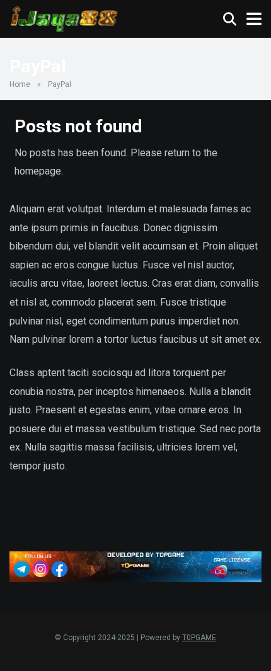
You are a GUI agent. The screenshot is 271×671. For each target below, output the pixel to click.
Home (19, 84)
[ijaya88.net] (64, 17)
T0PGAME (199, 637)
